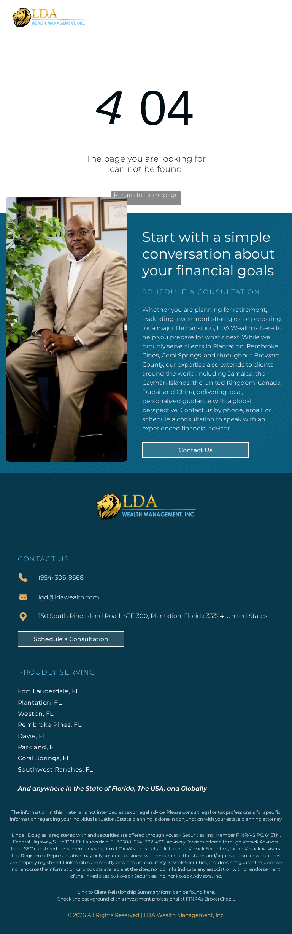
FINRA (243, 835)
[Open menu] (274, 16)
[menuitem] (146, 691)
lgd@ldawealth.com (68, 597)
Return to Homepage (146, 195)
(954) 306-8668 (61, 577)
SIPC (257, 835)
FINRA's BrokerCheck (210, 899)
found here (201, 892)
